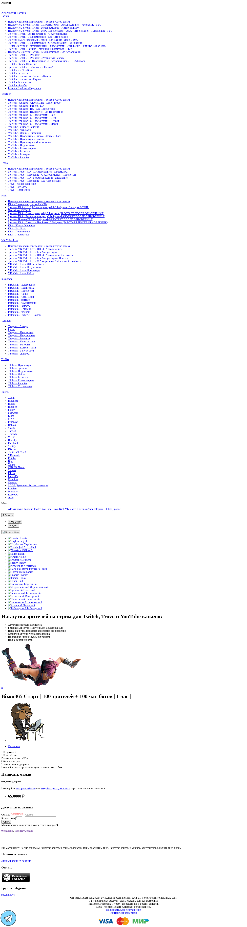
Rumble (12, 488)
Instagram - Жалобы (19, 311)
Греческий (29, 590)
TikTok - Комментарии (21, 380)
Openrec (12, 482)
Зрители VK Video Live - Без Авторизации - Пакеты (38, 258)
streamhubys (8, 894)
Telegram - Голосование (21, 341)
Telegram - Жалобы (19, 353)
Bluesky (12, 440)
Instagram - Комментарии (22, 302)
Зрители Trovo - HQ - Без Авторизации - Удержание (38, 177)
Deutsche (26, 559)
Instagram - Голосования (21, 284)
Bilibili (11, 403)
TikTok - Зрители (17, 368)
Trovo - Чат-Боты (17, 186)
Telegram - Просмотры (20, 332)
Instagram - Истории (19, 308)
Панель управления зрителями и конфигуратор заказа (39, 21)
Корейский (30, 584)
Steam (11, 428)
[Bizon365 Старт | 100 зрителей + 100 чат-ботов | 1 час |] (27, 740)
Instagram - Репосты (19, 305)
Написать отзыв (24, 830)
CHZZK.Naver (16, 467)
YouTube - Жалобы (18, 157)
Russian (23, 538)
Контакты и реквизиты (123, 912)
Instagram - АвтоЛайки (21, 296)
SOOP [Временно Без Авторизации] (28, 485)
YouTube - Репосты (19, 151)
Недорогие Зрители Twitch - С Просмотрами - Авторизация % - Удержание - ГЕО (54, 24)
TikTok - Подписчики (20, 371)
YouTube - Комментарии (22, 148)
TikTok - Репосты (18, 377)
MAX (11, 418)
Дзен (11, 497)
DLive (11, 473)
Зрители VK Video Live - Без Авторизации (32, 252)
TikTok (5, 359)
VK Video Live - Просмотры (24, 270)
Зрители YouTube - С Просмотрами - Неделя (33, 120)
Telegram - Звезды (18, 326)
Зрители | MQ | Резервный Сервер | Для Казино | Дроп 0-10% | (43, 39)
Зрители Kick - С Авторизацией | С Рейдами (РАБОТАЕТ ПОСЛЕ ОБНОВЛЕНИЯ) (56, 213)
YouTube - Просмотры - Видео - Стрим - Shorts (34, 136)
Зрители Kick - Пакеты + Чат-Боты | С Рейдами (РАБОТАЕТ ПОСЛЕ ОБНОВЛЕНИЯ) (58, 222)
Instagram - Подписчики (21, 287)
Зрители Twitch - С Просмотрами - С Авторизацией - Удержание (45, 42)
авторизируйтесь (25, 788)
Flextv (11, 409)
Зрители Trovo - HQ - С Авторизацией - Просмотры (38, 171)
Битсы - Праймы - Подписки (24, 88)
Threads (12, 434)
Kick (4, 195)
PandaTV (13, 476)
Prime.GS (13, 421)
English (23, 541)
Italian (21, 553)
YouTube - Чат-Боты (19, 129)
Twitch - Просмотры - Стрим (24, 79)
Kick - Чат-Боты (17, 228)
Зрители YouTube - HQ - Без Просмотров (31, 108)
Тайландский (34, 608)
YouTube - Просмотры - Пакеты (26, 139)
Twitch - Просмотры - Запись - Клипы (29, 76)
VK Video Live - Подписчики (25, 267)
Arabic (22, 556)
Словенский (32, 599)
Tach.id (12, 431)
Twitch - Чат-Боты (18, 73)
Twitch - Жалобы (17, 85)
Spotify (12, 446)
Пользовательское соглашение (123, 909)
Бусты (11, 329)
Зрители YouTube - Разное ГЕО (26, 105)
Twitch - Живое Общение (22, 64)
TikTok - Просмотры (19, 365)
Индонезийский (38, 587)
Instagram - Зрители (19, 299)
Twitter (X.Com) (17, 452)
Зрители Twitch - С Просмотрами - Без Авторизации (38, 36)
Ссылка (12, 814)
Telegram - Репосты (19, 344)
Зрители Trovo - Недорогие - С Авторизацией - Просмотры (42, 174)
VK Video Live (9, 240)
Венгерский (32, 596)
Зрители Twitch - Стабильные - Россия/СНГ (33, 67)
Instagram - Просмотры (21, 290)
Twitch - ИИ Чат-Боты (20, 70)
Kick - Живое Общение (21, 225)
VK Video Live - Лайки (21, 273)
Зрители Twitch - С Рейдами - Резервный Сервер (36, 58)
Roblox (12, 424)
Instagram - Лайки (18, 293)
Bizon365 (13, 400)
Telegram (6, 320)
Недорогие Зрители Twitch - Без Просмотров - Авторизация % (43, 27)
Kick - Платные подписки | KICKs (27, 204)
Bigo (10, 461)
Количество (8, 818)
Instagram (6, 278)
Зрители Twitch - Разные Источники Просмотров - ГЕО (40, 48)
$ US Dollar (14, 522)
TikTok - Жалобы (17, 383)
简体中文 (27, 550)
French (22, 562)
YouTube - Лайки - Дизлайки (24, 133)
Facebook (13, 443)
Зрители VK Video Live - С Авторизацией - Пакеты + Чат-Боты (44, 261)
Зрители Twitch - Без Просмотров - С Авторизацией (38, 33)
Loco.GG (13, 494)
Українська (30, 544)
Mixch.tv (13, 491)
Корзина (21, 12)
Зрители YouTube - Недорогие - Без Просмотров (35, 111)
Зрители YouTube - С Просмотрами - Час (31, 114)
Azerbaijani (29, 547)
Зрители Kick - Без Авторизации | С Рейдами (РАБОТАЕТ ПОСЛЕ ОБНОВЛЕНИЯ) (56, 216)
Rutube (12, 458)
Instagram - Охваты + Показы (24, 314)
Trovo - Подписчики (19, 189)
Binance (12, 406)
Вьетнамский (34, 602)
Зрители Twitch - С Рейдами (24, 54)
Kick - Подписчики (19, 231)
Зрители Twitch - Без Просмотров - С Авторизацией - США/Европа (46, 61)
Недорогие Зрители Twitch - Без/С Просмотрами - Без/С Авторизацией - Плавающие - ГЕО (60, 30)
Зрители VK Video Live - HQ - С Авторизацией (35, 249)
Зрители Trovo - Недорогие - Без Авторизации (34, 180)
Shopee (12, 470)
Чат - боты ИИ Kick (19, 210)
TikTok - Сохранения (20, 386)
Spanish (23, 574)
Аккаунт (11, 12)
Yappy (11, 464)
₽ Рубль (13, 525)
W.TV (11, 437)
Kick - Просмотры (18, 234)
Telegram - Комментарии (22, 347)
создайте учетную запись (55, 788)
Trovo (4, 162)
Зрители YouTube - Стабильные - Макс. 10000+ (35, 102)
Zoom (11, 397)
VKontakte (14, 455)
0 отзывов (7, 830)
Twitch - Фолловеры (19, 82)
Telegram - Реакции (19, 338)
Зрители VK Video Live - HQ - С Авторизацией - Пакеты (40, 255)
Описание (14, 746)
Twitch (5, 15)
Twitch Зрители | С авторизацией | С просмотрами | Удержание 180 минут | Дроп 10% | (57, 45)
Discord (12, 449)
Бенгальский (33, 593)
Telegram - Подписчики (21, 335)
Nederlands (29, 565)
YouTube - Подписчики (21, 145)
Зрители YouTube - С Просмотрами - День (32, 117)
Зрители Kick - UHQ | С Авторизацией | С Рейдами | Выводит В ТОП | (48, 207)
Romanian (27, 571)
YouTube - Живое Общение (23, 126)
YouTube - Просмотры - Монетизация (29, 142)
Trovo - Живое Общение (22, 183)
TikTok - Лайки (16, 374)
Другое (5, 392)
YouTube (6, 93)
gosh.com (13, 412)
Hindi (20, 581)
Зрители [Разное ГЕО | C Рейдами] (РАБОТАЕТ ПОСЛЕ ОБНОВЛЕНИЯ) (50, 219)
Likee (11, 415)
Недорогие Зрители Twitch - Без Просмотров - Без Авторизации (44, 51)
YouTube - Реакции (19, 154)
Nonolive (13, 479)
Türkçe (22, 578)
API (3, 12)
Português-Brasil (37, 568)
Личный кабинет (11, 860)
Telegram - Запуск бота (21, 350)
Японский (29, 605)
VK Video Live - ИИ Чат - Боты (26, 264)
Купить (6, 822)
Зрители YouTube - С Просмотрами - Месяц (33, 123)
